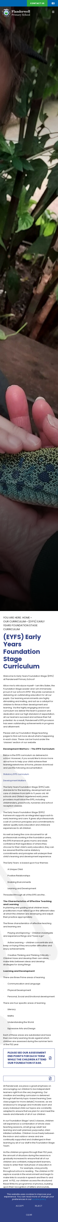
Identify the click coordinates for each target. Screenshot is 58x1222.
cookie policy (39, 1199)
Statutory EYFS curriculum (16, 774)
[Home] (16, 13)
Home (26, 618)
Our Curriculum (14, 621)
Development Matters (14, 781)
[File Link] (29, 1078)
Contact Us (37, 4)
